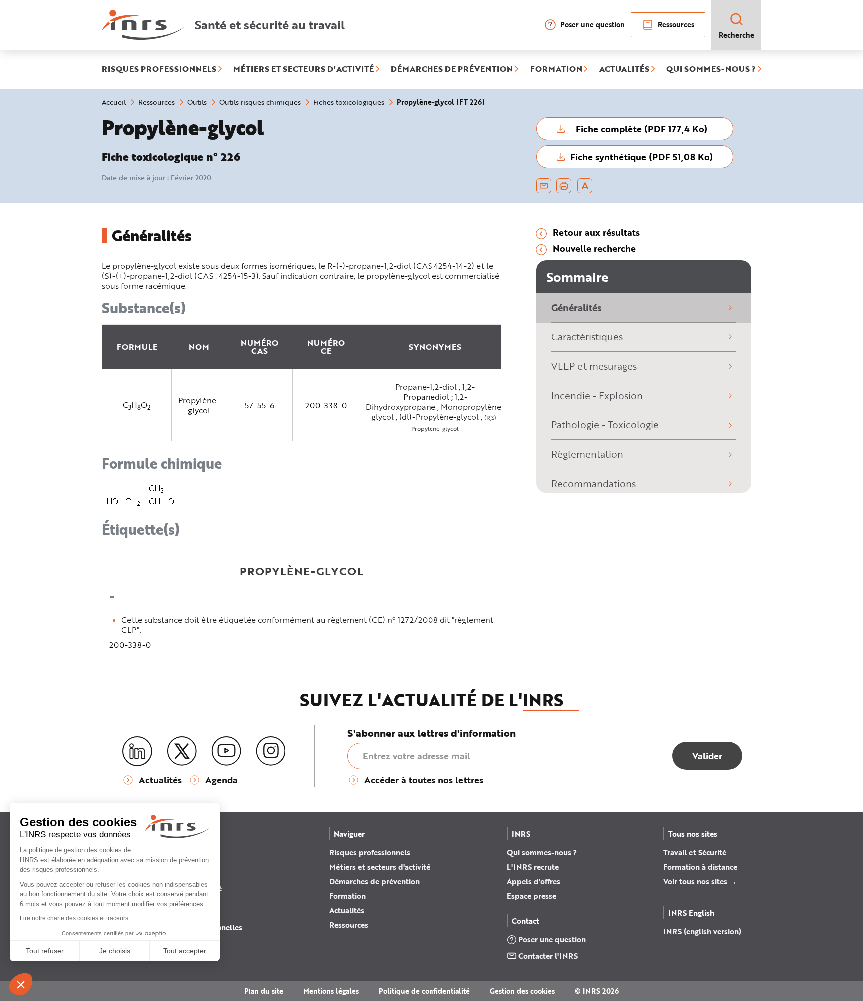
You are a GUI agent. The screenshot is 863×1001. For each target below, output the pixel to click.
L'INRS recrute (533, 866)
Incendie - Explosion (597, 395)
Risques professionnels (369, 852)
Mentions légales (331, 991)
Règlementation (587, 454)
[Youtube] (226, 751)
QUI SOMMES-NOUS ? (711, 69)
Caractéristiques (587, 336)
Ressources (676, 24)
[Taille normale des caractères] (585, 185)
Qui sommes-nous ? (542, 852)
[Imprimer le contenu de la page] (564, 186)
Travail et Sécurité (694, 852)
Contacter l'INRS (548, 955)
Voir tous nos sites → (700, 881)
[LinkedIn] (137, 751)
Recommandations (593, 483)
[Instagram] (271, 751)
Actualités (346, 910)
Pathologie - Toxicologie (605, 424)
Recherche (736, 35)
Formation (347, 895)
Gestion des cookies (522, 991)
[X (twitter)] (182, 751)
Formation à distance (700, 866)
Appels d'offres (533, 881)
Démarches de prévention (374, 881)
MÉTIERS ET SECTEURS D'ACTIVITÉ (303, 69)
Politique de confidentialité (424, 991)
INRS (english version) (702, 931)
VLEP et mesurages (594, 366)
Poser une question (592, 24)
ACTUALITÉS (624, 69)
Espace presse (531, 895)
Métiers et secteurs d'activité (379, 866)
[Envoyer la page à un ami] (543, 185)
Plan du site (263, 991)
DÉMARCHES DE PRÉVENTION (452, 69)
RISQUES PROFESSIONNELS (159, 69)
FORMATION (556, 69)
